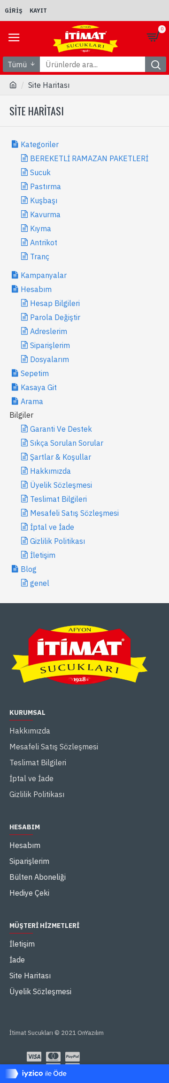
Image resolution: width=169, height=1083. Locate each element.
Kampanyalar (44, 275)
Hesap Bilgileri (55, 303)
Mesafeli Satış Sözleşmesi (74, 513)
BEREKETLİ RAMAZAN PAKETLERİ (89, 158)
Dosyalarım (49, 359)
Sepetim (35, 373)
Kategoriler (40, 144)
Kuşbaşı (43, 200)
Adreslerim (48, 331)
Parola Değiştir (55, 317)
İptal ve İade (52, 527)
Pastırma (45, 186)
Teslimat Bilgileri (58, 499)
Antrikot (43, 242)
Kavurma (45, 214)
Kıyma (40, 228)
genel (39, 583)
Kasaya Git (39, 387)
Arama (32, 401)
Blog (29, 569)
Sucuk (40, 172)
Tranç (39, 256)
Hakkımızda (50, 471)
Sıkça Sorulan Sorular (66, 443)
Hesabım (36, 289)
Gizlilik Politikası (57, 541)
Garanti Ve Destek (61, 429)
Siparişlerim (50, 345)
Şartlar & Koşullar (60, 457)
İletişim (42, 555)
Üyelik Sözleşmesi (61, 485)
